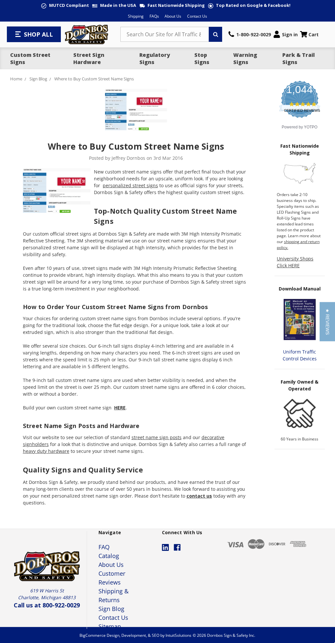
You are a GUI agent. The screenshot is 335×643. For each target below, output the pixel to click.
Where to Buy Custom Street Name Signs (136, 146)
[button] (327, 321)
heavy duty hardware (46, 451)
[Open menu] (19, 34)
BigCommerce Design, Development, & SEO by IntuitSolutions (135, 635)
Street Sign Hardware (88, 58)
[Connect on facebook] (177, 547)
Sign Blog (111, 609)
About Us (173, 16)
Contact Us (197, 16)
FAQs (154, 16)
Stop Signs (201, 58)
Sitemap (109, 626)
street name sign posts (157, 437)
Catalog (108, 556)
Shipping (136, 16)
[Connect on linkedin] (165, 547)
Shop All (38, 34)
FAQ (104, 547)
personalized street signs (130, 185)
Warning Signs (245, 58)
